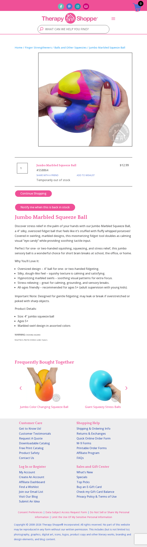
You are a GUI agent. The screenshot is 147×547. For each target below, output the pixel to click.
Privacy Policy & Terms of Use (97, 497)
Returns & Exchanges (91, 434)
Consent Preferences (30, 512)
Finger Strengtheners (38, 47)
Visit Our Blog (28, 497)
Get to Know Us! (30, 429)
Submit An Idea (29, 501)
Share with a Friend (47, 175)
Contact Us (26, 458)
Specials (82, 477)
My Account (27, 472)
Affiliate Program (88, 453)
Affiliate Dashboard (32, 482)
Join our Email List (31, 492)
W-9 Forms (84, 443)
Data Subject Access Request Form (66, 512)
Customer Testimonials (35, 434)
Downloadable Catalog (34, 443)
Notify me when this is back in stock (45, 207)
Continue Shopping (33, 193)
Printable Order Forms (92, 448)
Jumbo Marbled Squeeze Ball (56, 165)
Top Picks (83, 482)
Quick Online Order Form (94, 438)
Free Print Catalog (31, 448)
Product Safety (29, 453)
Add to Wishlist (86, 175)
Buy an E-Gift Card (89, 487)
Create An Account (31, 477)
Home (18, 47)
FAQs (80, 458)
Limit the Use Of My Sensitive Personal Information (82, 517)
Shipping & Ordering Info (93, 429)
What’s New (85, 472)
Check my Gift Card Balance (95, 492)
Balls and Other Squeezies (70, 47)
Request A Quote (30, 438)
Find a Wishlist (29, 487)
